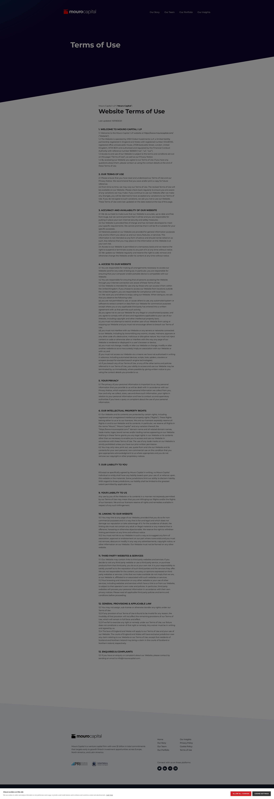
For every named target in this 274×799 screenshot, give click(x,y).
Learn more (109, 795)
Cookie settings (262, 794)
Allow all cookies (241, 794)
